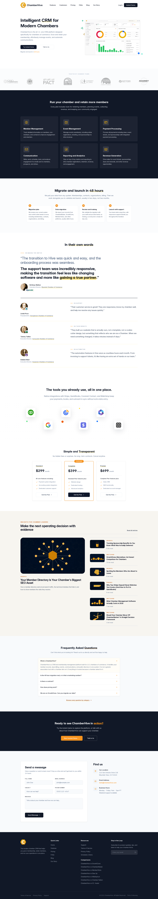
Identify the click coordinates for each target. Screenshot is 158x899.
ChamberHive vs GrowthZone (90, 863)
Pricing (73, 5)
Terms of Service (86, 848)
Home (53, 845)
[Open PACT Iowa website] (39, 81)
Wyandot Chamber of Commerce (52, 287)
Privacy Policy (85, 851)
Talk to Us (46, 47)
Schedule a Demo (87, 855)
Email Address (60, 778)
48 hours (36, 52)
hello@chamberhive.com (107, 783)
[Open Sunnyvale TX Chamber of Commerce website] (58, 81)
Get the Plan (46, 495)
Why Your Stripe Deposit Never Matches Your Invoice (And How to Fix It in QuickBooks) (121, 587)
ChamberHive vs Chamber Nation (92, 880)
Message (28, 796)
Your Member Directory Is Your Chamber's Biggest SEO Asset (50, 581)
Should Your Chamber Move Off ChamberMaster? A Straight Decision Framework (120, 617)
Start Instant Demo (70, 738)
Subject (28, 787)
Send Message (33, 815)
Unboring (135, 895)
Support (83, 845)
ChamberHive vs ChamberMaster (92, 867)
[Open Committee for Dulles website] (77, 81)
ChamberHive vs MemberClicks (91, 870)
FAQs (81, 5)
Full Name (28, 778)
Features (53, 5)
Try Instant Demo (28, 47)
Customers (63, 5)
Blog (88, 5)
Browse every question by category (77, 700)
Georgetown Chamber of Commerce (41, 315)
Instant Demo (130, 5)
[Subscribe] (135, 852)
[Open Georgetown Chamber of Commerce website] (20, 81)
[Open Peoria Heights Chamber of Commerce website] (96, 81)
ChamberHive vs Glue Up (89, 873)
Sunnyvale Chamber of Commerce (43, 339)
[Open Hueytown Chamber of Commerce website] (115, 81)
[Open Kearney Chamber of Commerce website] (134, 81)
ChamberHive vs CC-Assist (90, 883)
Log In (120, 5)
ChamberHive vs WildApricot (90, 877)
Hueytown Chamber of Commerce (43, 362)
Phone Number (60, 787)
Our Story (96, 5)
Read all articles (132, 530)
